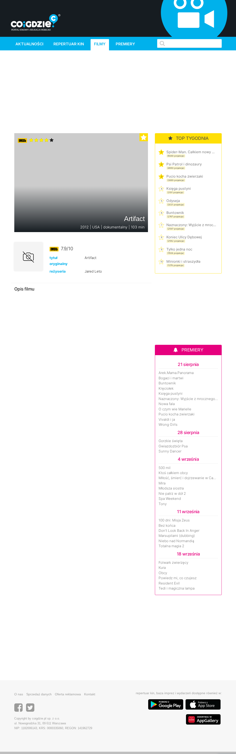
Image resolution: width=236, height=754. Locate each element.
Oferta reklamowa (68, 694)
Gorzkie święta (171, 441)
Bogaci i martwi (171, 378)
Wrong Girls (168, 425)
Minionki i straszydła (183, 261)
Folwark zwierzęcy (173, 563)
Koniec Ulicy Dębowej (184, 237)
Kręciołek (166, 388)
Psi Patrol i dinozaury (184, 164)
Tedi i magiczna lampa (177, 588)
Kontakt (89, 694)
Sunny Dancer (170, 451)
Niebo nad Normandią (176, 541)
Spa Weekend (170, 499)
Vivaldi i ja (167, 419)
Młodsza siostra (171, 488)
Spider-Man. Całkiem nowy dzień (191, 152)
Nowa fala (167, 404)
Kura (162, 568)
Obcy (163, 573)
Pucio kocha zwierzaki (184, 176)
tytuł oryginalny (59, 261)
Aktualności (29, 44)
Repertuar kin (68, 44)
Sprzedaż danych (39, 694)
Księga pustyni (178, 188)
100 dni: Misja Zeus (174, 520)
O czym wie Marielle (175, 409)
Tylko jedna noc (179, 249)
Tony (163, 504)
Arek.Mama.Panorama (176, 373)
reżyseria (58, 271)
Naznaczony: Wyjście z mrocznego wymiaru (191, 225)
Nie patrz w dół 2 (172, 494)
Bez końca (167, 526)
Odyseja (173, 201)
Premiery (125, 44)
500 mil (165, 468)
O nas (18, 694)
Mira (162, 483)
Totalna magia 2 (171, 546)
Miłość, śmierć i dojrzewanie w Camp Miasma (188, 478)
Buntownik (175, 212)
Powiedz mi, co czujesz (178, 578)
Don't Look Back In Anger (179, 531)
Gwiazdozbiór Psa (173, 446)
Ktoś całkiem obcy (173, 473)
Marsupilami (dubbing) (177, 536)
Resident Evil (169, 583)
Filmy (100, 44)
